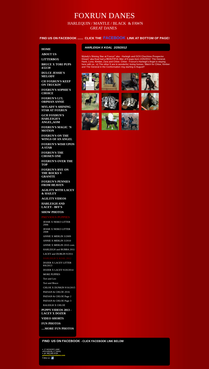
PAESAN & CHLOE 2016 (56, 292)
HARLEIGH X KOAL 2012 (57, 258)
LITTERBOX (50, 59)
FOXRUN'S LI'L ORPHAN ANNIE (52, 100)
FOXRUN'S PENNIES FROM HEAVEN (55, 183)
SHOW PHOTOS (52, 212)
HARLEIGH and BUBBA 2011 (59, 249)
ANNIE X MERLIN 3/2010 (57, 240)
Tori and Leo (49, 278)
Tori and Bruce (50, 283)
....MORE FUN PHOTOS (57, 328)
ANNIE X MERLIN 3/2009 (57, 236)
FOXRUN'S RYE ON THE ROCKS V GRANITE (55, 173)
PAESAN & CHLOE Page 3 (57, 300)
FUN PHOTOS (51, 323)
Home (46, 49)
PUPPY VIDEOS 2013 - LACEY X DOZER (56, 311)
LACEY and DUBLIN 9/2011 (58, 254)
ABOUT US (48, 54)
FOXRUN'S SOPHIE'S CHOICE (56, 91)
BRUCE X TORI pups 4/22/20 (56, 66)
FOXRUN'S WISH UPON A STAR (57, 146)
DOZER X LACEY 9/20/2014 (58, 270)
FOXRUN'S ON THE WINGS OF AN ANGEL (56, 137)
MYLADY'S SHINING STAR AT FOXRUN (56, 108)
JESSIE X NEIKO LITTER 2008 (56, 230)
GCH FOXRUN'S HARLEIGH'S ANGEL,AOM (52, 119)
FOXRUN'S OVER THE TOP (57, 163)
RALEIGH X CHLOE (54, 305)
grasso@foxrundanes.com (53, 355)
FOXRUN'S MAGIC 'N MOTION (56, 129)
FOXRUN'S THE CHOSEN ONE (52, 154)
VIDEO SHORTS (52, 318)
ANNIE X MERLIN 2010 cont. (59, 245)
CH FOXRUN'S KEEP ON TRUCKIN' (55, 83)
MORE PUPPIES (51, 274)
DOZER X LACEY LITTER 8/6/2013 (57, 264)
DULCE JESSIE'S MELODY (53, 74)
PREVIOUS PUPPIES (55, 217)
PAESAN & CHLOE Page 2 (57, 296)
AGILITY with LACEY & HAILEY (57, 191)
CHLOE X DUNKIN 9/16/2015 (59, 287)
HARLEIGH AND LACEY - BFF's (53, 205)
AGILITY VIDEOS (53, 198)
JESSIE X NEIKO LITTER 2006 (56, 223)
